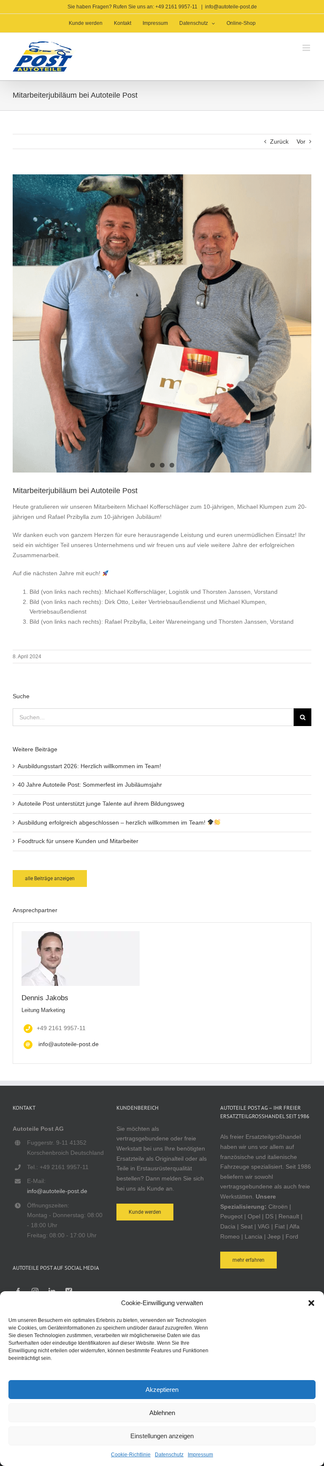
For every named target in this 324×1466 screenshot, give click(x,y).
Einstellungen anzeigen (162, 1435)
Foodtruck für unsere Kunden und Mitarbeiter (78, 841)
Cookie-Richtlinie (131, 1455)
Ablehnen (162, 1412)
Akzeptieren (162, 1389)
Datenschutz (169, 1455)
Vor (301, 141)
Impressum (200, 1455)
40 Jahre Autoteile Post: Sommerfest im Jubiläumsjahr (90, 784)
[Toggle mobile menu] (306, 47)
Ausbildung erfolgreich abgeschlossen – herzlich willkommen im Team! (112, 822)
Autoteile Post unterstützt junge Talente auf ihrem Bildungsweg (101, 803)
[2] (162, 323)
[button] (311, 1303)
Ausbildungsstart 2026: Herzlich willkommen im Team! (89, 766)
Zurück (279, 141)
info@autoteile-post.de (231, 7)
